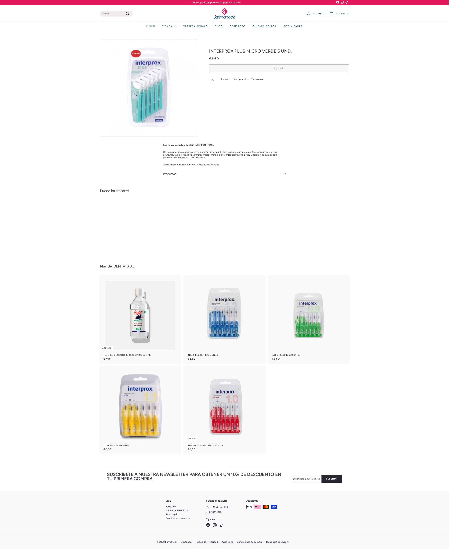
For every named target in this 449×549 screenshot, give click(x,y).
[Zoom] (148, 87)
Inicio (150, 26)
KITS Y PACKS (293, 26)
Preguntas (169, 174)
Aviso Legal (171, 514)
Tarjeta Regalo (195, 26)
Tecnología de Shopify (277, 541)
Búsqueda (171, 506)
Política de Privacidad (177, 510)
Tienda (167, 26)
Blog (219, 26)
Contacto (237, 26)
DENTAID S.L (124, 266)
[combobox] (116, 14)
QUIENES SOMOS (264, 26)
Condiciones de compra (178, 518)
